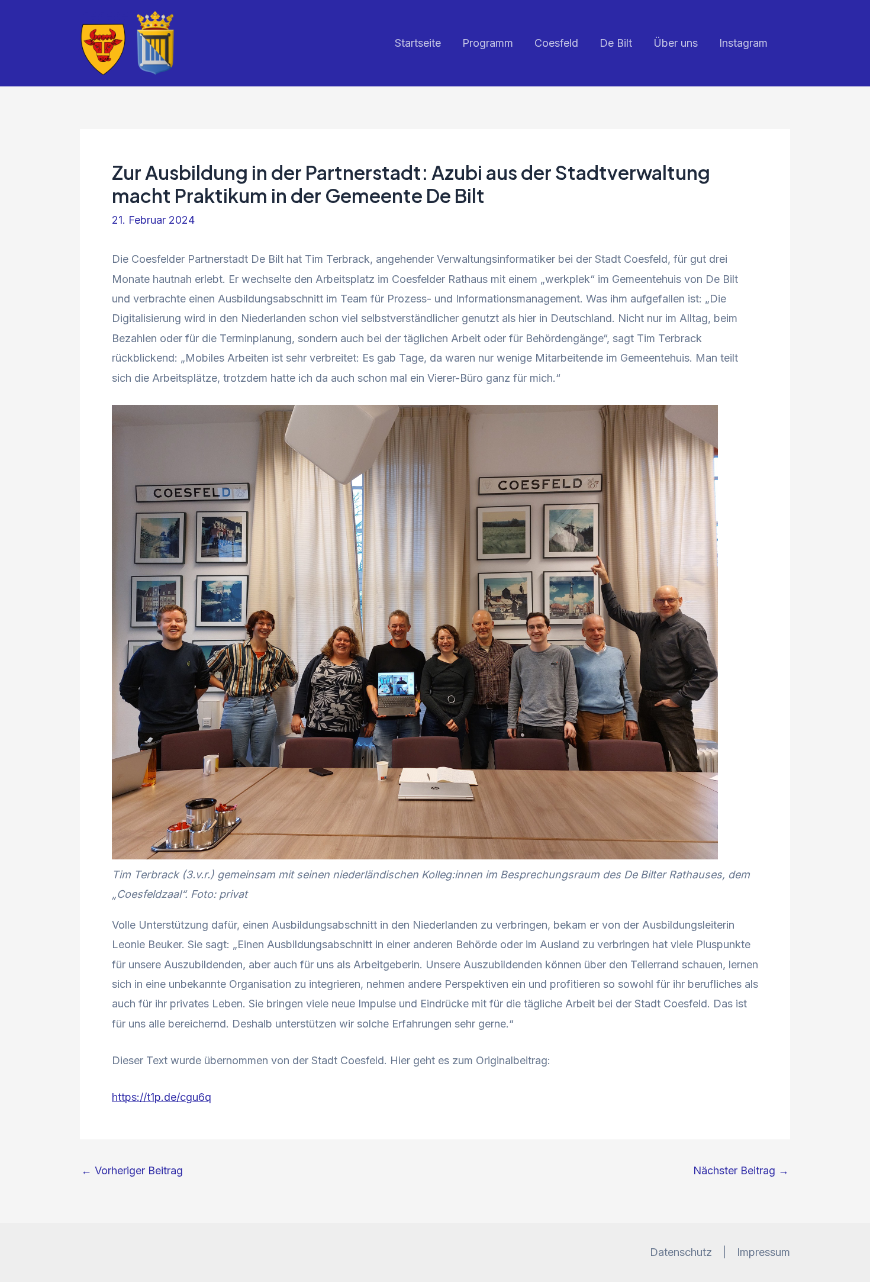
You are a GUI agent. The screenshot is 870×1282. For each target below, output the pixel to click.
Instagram (743, 43)
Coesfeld (556, 43)
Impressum (763, 1252)
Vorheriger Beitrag (132, 1170)
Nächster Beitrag (741, 1170)
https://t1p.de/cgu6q (161, 1097)
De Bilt (616, 43)
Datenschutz (681, 1252)
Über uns (675, 43)
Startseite (418, 43)
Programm (487, 43)
